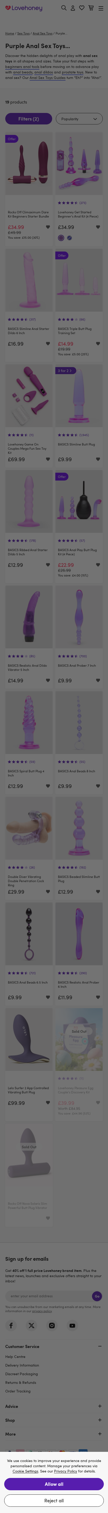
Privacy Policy (65, 1471)
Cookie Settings (25, 1471)
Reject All (54, 1500)
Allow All (54, 1484)
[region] (54, 1482)
